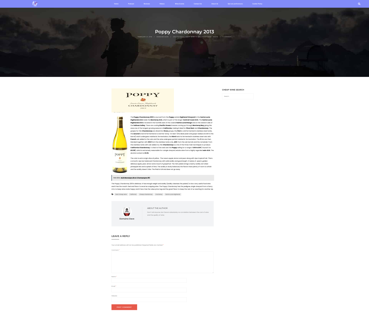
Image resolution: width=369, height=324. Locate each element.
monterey (159, 194)
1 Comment (227, 36)
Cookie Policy (257, 4)
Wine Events (179, 4)
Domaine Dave (163, 36)
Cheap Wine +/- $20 (193, 36)
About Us (214, 4)
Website (114, 296)
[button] (163, 4)
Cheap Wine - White (210, 36)
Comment (115, 250)
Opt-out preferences (235, 4)
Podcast (131, 4)
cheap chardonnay (146, 194)
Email (113, 286)
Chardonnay (178, 36)
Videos (162, 4)
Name (114, 277)
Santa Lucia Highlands (172, 194)
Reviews (147, 4)
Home (116, 4)
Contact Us (198, 4)
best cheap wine (121, 194)
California (133, 194)
